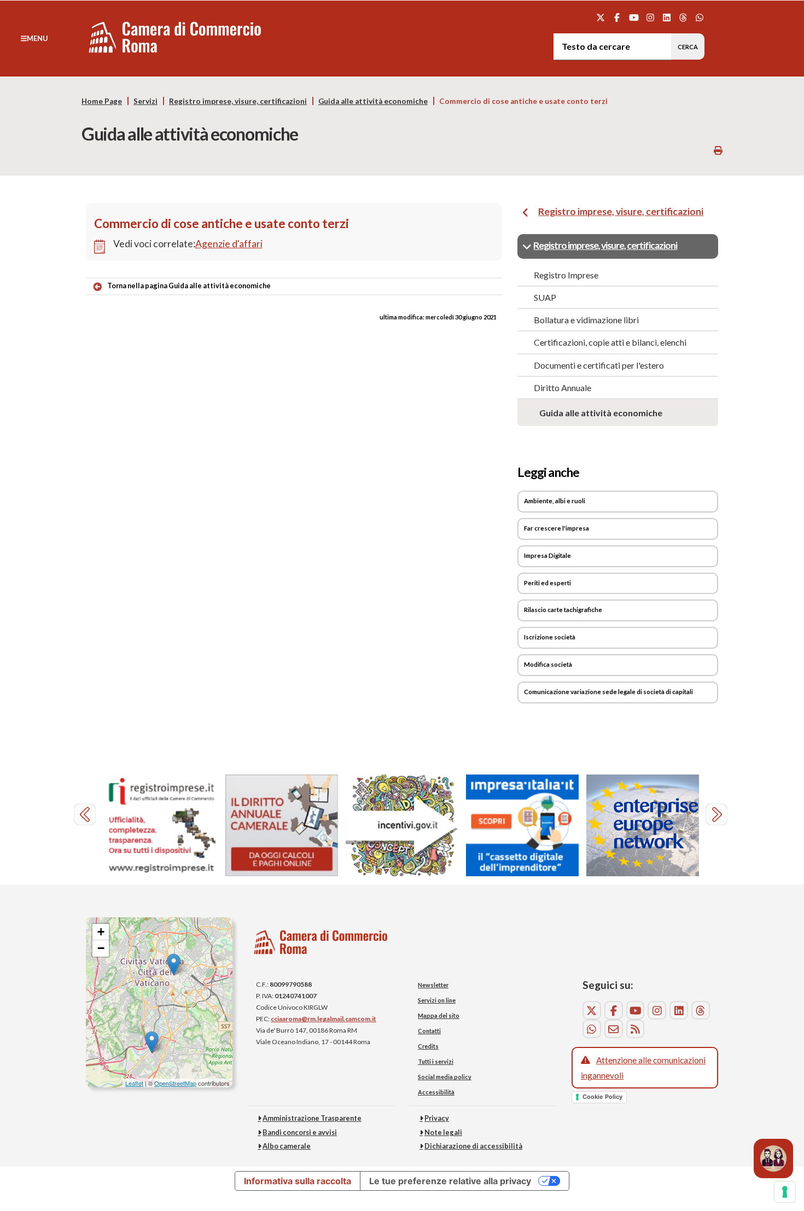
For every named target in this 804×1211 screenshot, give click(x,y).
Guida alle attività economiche (373, 101)
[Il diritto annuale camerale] (282, 826)
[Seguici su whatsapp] (699, 17)
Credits (428, 1046)
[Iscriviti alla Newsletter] (613, 1029)
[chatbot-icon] (773, 1158)
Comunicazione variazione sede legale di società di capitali (608, 691)
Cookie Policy (602, 1097)
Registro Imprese (566, 275)
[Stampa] (718, 150)
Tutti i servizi (435, 1061)
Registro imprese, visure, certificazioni (238, 101)
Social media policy (444, 1076)
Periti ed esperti (547, 582)
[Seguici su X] (600, 17)
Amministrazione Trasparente (312, 1118)
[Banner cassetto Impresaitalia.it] (522, 826)
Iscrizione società (549, 637)
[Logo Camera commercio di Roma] (321, 945)
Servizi (145, 101)
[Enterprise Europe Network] (642, 826)
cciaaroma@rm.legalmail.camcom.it (323, 1019)
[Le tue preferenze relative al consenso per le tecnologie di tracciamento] (784, 1191)
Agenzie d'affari (229, 243)
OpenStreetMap (175, 1083)
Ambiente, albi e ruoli (554, 500)
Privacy (436, 1118)
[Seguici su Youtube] (633, 17)
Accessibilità (436, 1092)
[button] (34, 38)
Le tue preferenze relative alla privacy (450, 1180)
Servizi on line (437, 1000)
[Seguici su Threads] (683, 17)
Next (718, 816)
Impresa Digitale (547, 555)
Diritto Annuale (562, 387)
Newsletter (433, 984)
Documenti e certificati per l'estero (599, 365)
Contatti (429, 1030)
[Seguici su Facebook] (617, 17)
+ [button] (100, 932)
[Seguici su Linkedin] (666, 17)
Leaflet (134, 1083)
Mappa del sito (438, 1015)
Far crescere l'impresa (556, 528)
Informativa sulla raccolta (297, 1180)
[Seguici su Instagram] (650, 17)
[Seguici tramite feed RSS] (635, 1029)
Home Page (101, 101)
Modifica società (548, 664)
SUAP (545, 297)
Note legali (443, 1132)
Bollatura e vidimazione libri (586, 320)
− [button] (100, 948)
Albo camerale (287, 1146)
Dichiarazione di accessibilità (473, 1146)
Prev (86, 816)
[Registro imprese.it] (161, 826)
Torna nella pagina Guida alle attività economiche (189, 285)
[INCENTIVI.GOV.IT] (402, 826)
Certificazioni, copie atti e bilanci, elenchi (610, 342)
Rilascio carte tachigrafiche (563, 609)
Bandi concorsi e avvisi (300, 1132)
